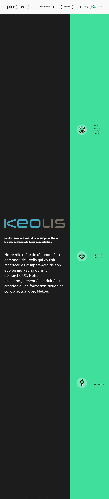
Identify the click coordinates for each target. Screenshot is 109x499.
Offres (67, 7)
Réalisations (45, 7)
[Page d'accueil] (11, 7)
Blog (86, 7)
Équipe (22, 7)
